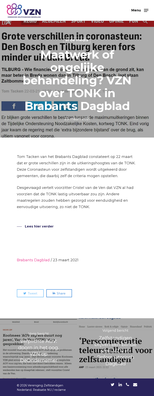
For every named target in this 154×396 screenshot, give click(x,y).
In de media (77, 40)
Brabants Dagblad (33, 260)
